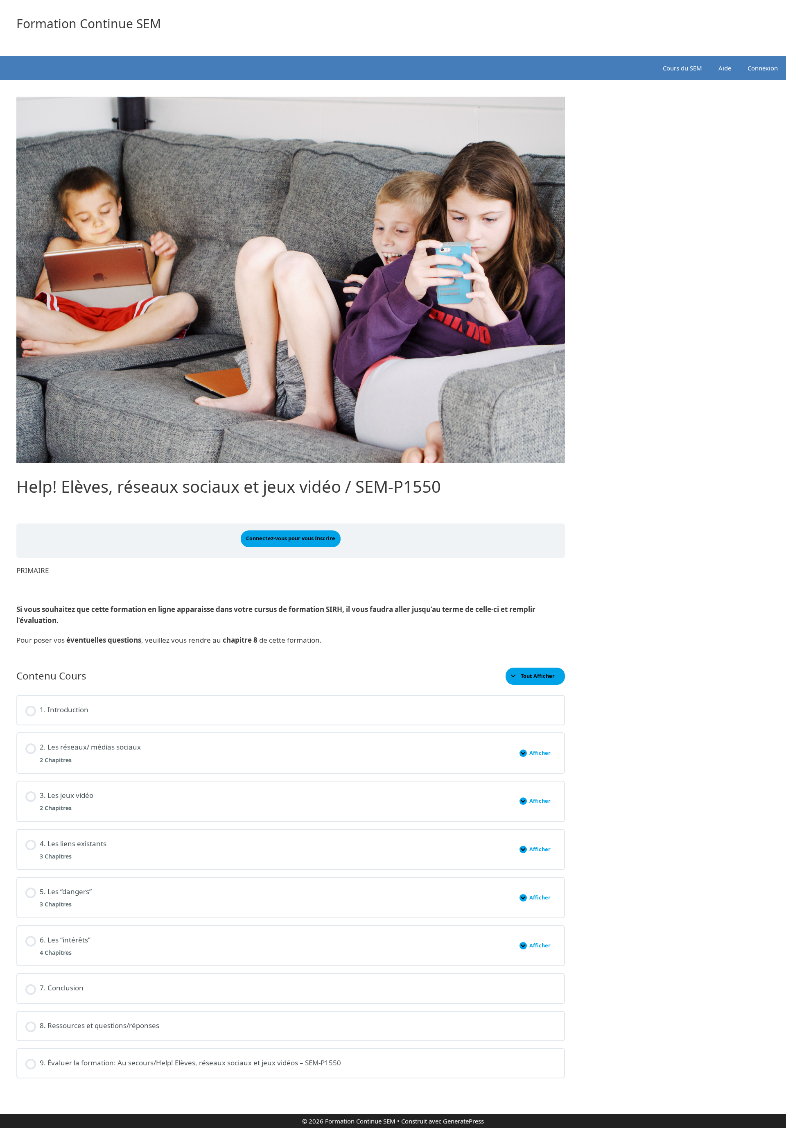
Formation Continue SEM (88, 23)
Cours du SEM (682, 68)
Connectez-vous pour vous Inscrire (290, 538)
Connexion (763, 68)
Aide (724, 68)
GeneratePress (463, 1121)
